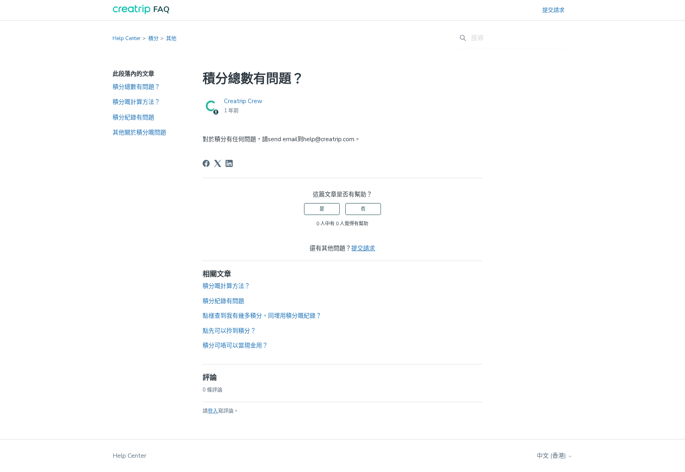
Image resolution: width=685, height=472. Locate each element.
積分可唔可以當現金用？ (235, 345)
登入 (213, 410)
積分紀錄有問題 (133, 117)
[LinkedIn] (229, 163)
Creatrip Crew (243, 101)
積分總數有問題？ (136, 87)
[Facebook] (206, 163)
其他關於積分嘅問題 (139, 132)
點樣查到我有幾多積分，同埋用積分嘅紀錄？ (262, 316)
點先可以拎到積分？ (229, 331)
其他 (171, 38)
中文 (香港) (552, 456)
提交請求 (553, 10)
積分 (153, 38)
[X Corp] (217, 163)
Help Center (127, 38)
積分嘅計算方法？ (136, 102)
